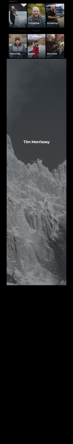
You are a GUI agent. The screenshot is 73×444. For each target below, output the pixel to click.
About (35, 162)
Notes (38, 162)
